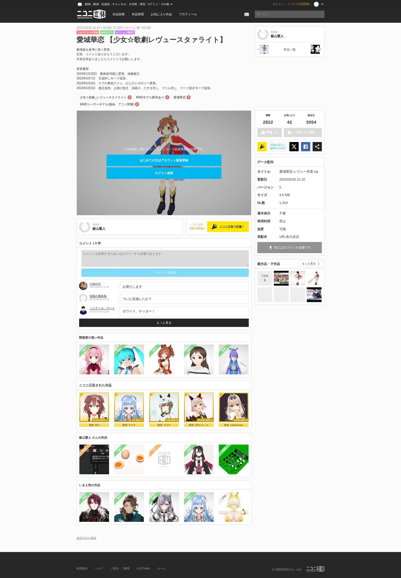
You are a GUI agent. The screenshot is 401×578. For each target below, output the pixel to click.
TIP (84, 449)
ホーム (161, 568)
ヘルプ (99, 568)
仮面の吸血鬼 (98, 296)
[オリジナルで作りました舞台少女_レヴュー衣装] (314, 278)
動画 (88, 4)
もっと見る (163, 322)
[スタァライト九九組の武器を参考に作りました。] (297, 294)
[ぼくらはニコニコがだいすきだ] (281, 278)
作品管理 (138, 14)
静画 (96, 4)
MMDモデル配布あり (150, 97)
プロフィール (188, 14)
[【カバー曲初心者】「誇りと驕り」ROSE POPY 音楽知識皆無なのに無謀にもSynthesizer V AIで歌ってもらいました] (314, 294)
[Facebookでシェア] (305, 146)
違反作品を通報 (86, 537)
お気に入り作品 (161, 14)
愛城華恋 (180, 97)
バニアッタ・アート (102, 308)
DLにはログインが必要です (292, 247)
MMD (84, 349)
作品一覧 (290, 49)
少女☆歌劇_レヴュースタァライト (103, 97)
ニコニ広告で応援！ (232, 226)
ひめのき (95, 283)
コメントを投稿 (165, 272)
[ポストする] (294, 146)
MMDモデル (107, 32)
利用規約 (82, 568)
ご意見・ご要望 (119, 568)
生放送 (105, 4)
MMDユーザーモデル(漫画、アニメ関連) (107, 104)
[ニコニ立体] (315, 569)
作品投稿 (119, 14)
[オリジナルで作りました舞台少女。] (264, 294)
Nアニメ (153, 4)
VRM (223, 497)
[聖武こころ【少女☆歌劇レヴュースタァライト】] (297, 278)
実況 (142, 4)
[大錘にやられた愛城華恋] (281, 294)
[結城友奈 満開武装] (316, 49)
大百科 (133, 4)
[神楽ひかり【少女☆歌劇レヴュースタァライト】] (262, 49)
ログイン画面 (164, 173)
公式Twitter (143, 568)
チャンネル (119, 4)
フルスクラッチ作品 (87, 32)
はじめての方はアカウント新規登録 (164, 160)
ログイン (278, 4)
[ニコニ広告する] (262, 146)
